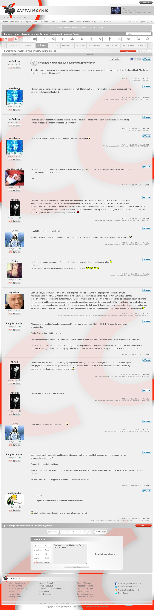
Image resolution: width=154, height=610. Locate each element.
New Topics (26, 22)
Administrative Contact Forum (51, 589)
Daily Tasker (123, 593)
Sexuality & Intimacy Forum (64, 34)
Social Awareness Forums (35, 34)
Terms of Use (91, 607)
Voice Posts (37, 22)
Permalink (146, 79)
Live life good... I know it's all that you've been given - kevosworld (77, 28)
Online (78, 22)
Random (86, 22)
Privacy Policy (15, 597)
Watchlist (107, 22)
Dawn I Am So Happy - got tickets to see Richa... (137, 10)
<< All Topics (13, 45)
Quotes (71, 22)
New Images (49, 22)
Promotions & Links (85, 597)
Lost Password (45, 594)
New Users (61, 22)
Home (5, 22)
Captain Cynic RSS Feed (128, 590)
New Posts (14, 22)
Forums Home (11, 34)
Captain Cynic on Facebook (129, 584)
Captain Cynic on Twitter (128, 587)
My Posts (97, 22)
